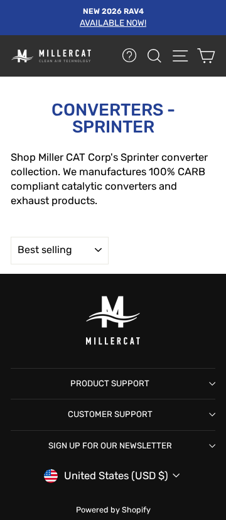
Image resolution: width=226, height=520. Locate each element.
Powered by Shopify (113, 509)
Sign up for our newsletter (110, 445)
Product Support (109, 383)
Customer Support (110, 414)
